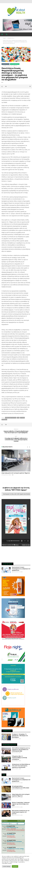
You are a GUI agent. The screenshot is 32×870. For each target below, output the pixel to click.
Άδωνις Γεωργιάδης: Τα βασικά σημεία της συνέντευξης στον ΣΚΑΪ (21, 804)
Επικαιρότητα (5, 64)
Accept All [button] (15, 866)
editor (16, 65)
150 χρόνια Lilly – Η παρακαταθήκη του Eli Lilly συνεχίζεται (19, 757)
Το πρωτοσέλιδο (14, 64)
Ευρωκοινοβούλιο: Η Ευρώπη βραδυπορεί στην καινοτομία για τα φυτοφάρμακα (16, 431)
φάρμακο (4, 419)
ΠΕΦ (18, 417)
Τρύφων (22, 417)
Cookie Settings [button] (6, 866)
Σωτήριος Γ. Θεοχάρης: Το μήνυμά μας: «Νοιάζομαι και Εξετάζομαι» (20, 735)
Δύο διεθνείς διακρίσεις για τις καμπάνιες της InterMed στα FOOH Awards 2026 (21, 749)
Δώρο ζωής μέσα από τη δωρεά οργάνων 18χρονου (16, 473)
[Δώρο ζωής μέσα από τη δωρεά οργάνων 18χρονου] (16, 460)
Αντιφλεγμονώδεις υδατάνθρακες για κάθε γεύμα (20, 786)
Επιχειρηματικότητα (10, 417)
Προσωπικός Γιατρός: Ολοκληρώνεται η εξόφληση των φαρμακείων (21, 568)
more (30, 86)
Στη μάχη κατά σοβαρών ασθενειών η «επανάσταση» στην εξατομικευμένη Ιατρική (16, 439)
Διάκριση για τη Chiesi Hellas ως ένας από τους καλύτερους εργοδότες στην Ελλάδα (21, 766)
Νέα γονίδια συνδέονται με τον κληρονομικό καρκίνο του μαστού (20, 812)
